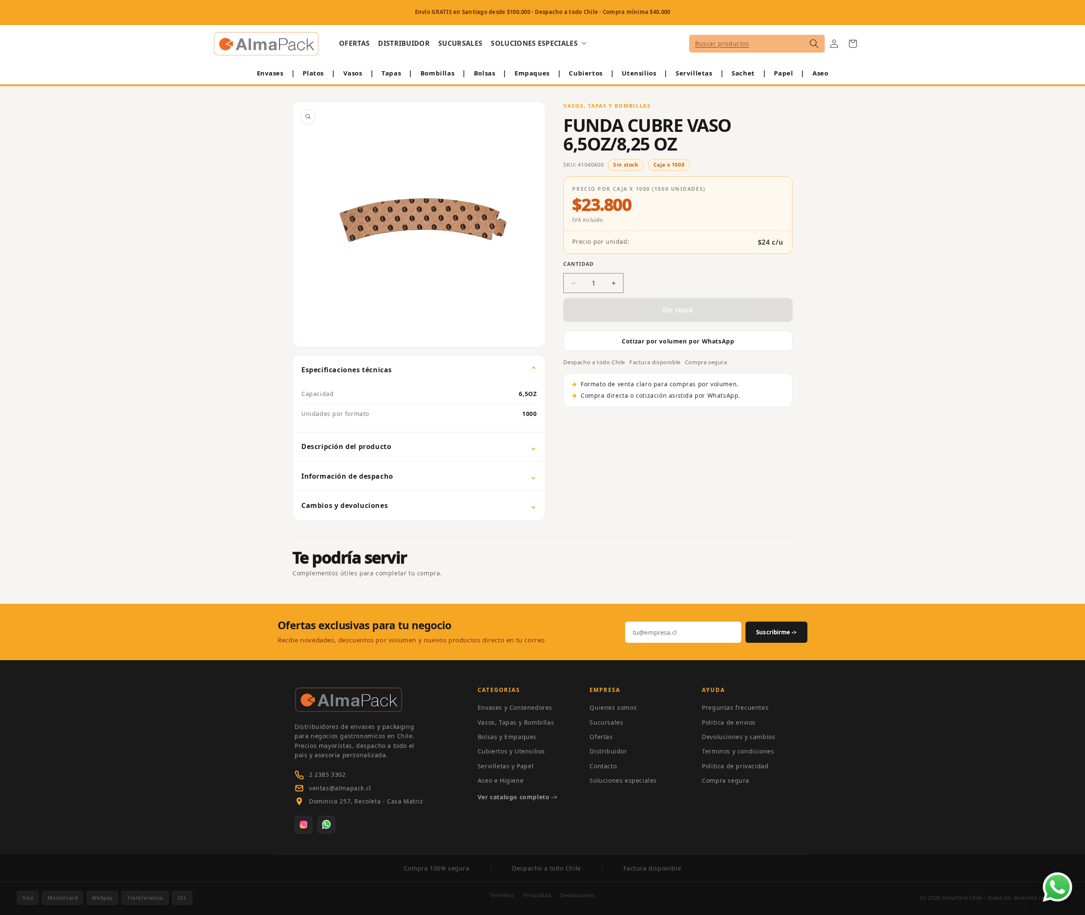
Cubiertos (585, 73)
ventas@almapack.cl (340, 788)
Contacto (603, 766)
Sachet (743, 73)
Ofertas (601, 737)
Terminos (502, 895)
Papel (783, 73)
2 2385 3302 (327, 774)
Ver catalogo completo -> (517, 797)
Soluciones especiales (623, 780)
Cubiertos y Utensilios (511, 751)
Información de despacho (347, 476)
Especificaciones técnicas (346, 369)
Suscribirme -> (776, 632)
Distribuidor (608, 751)
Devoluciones (577, 895)
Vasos (352, 73)
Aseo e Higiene (500, 780)
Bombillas (437, 73)
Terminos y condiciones (738, 751)
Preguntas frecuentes (735, 707)
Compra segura (725, 780)
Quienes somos (613, 707)
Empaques (532, 73)
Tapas (391, 73)
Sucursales (606, 722)
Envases (270, 73)
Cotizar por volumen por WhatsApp (678, 341)
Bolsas (484, 73)
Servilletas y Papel (506, 766)
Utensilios (639, 73)
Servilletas (694, 73)
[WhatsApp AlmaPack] (326, 825)
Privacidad (537, 895)
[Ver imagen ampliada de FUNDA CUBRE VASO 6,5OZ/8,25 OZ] (419, 224)
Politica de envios (729, 722)
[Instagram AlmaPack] (303, 825)
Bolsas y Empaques (507, 737)
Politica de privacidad (735, 766)
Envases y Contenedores (515, 707)
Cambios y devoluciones (344, 505)
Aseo (820, 73)
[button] (539, 43)
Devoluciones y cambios (738, 737)
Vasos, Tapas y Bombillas (516, 722)
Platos (313, 73)
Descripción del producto (346, 446)
